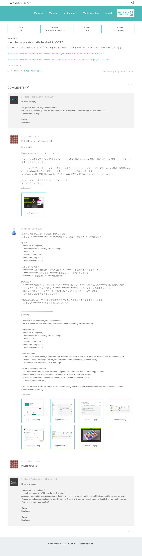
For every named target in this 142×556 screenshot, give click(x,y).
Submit (108, 13)
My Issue (38, 13)
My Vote (53, 13)
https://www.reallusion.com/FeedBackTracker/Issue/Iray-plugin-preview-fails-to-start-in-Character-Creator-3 (56, 53)
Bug (27, 71)
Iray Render (37, 71)
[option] (38, 13)
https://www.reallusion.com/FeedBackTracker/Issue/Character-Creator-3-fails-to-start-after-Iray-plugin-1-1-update (58, 59)
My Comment (70, 13)
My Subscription (91, 13)
